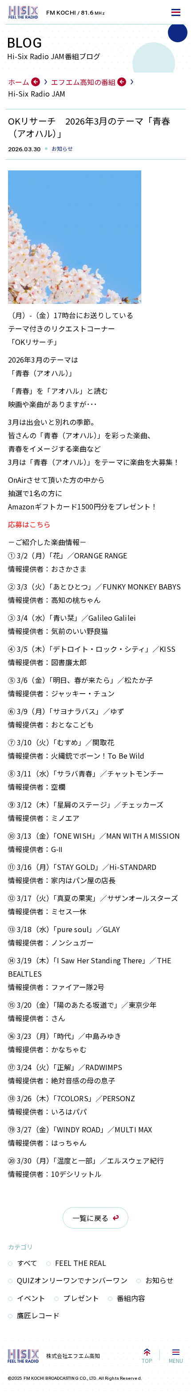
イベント (31, 1298)
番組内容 (131, 1298)
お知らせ (159, 1280)
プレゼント (81, 1298)
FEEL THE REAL (80, 1262)
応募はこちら (29, 524)
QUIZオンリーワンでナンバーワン (72, 1280)
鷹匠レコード (38, 1315)
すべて (27, 1262)
